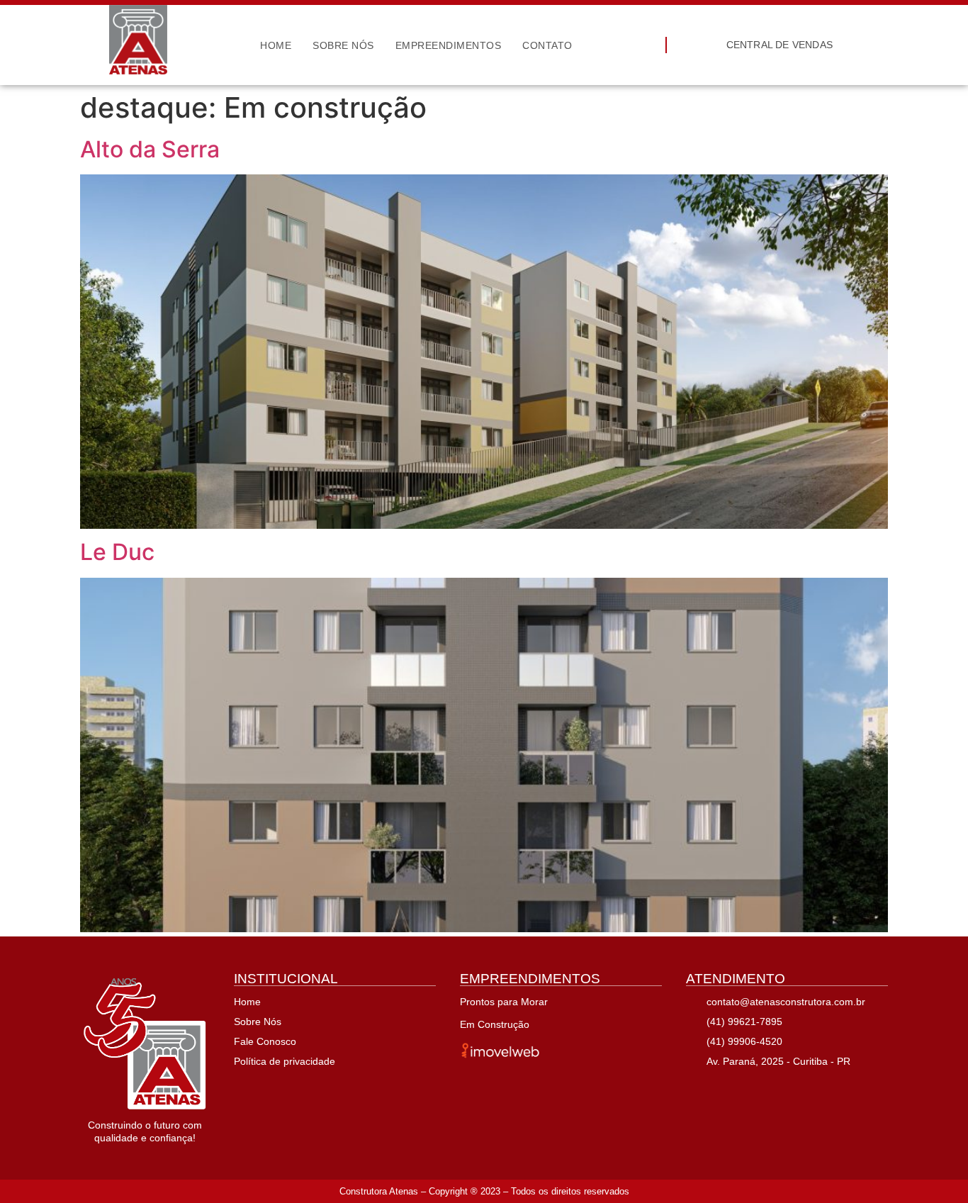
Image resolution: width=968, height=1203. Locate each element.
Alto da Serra (150, 149)
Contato (547, 45)
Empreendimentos (448, 45)
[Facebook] (697, 1089)
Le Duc (117, 552)
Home (275, 45)
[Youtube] (765, 1089)
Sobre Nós (343, 45)
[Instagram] (731, 1089)
